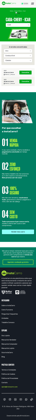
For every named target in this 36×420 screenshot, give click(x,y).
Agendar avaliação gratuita (18, 262)
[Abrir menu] (32, 3)
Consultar (25, 72)
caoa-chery (18, 11)
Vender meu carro (18, 232)
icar (24, 11)
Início (11, 11)
